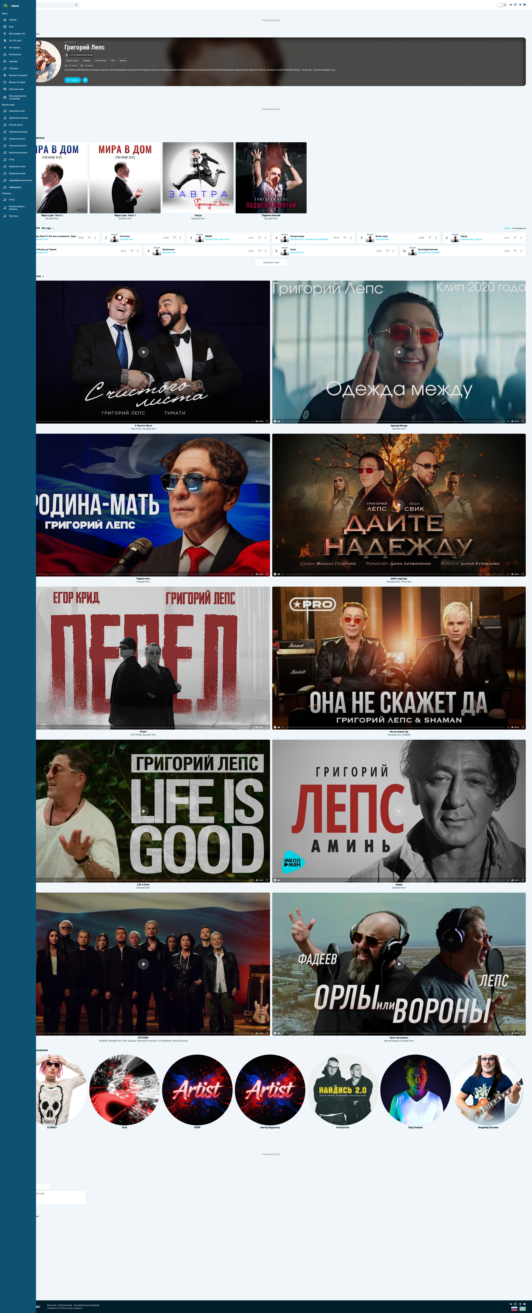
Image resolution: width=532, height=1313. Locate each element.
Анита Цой (224, 239)
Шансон (123, 60)
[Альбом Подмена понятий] (271, 178)
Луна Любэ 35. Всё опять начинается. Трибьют (57, 236)
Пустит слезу (381, 236)
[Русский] (514, 1309)
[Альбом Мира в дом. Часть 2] (52, 178)
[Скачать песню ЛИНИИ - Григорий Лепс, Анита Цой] (265, 237)
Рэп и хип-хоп (100, 60)
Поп (113, 60)
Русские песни (72, 60)
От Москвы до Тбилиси (45, 249)
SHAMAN (436, 252)
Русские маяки (297, 236)
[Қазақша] (523, 1309)
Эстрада (86, 60)
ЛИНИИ (208, 236)
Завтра (198, 215)
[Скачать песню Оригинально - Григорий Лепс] (265, 251)
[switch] (502, 5)
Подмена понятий (271, 215)
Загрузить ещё (271, 262)
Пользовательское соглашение (86, 1305)
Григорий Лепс (52, 218)
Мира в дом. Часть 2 (52, 215)
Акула (293, 249)
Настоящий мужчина (428, 249)
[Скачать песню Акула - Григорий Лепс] (393, 251)
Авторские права (65, 1305)
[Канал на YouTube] (524, 4)
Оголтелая (125, 236)
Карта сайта (52, 1305)
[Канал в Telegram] (520, 4)
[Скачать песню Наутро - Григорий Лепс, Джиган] (521, 237)
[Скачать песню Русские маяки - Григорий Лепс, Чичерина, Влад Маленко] (351, 237)
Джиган (478, 239)
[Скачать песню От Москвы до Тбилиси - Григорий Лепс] (137, 251)
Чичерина (309, 239)
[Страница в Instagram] (515, 4)
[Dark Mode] (502, 5)
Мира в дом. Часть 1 (125, 215)
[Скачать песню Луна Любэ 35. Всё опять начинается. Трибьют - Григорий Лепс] (95, 237)
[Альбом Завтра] (198, 178)
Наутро (464, 236)
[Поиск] (76, 5)
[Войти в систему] (531, 1)
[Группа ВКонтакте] (511, 4)
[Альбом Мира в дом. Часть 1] (125, 178)
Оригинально (168, 249)
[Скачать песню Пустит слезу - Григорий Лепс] (436, 237)
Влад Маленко (321, 239)
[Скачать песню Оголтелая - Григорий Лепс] (180, 237)
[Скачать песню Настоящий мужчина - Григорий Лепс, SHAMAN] (521, 251)
